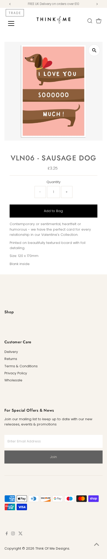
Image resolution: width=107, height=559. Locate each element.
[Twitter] (20, 534)
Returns (10, 359)
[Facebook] (6, 534)
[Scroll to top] (96, 544)
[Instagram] (13, 534)
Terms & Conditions (21, 366)
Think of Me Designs (52, 548)
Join (53, 457)
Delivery (11, 352)
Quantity (53, 182)
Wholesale (13, 380)
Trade (15, 13)
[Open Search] (90, 21)
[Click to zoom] (94, 50)
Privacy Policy (15, 373)
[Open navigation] (16, 23)
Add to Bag (53, 211)
